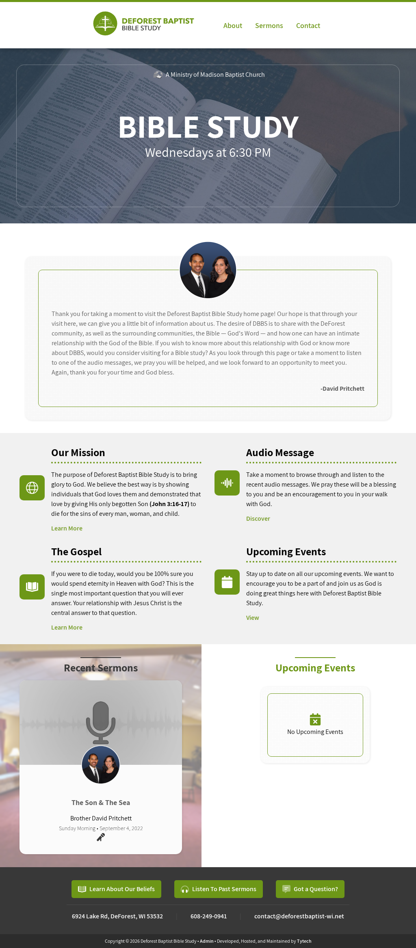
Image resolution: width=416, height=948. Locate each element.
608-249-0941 (209, 916)
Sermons (269, 25)
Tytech (304, 941)
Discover (258, 518)
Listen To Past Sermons (224, 889)
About (232, 25)
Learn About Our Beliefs (122, 889)
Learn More (66, 528)
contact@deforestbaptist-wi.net (299, 916)
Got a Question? (316, 889)
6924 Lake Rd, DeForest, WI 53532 (117, 916)
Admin (207, 941)
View (252, 618)
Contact (308, 25)
